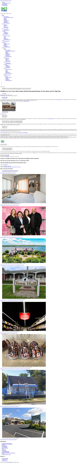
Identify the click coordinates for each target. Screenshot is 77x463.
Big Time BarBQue (59, 99)
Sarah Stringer (6, 22)
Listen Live (5, 24)
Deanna (7, 52)
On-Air (3, 15)
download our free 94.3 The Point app (22, 132)
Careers (7, 76)
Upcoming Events (6, 41)
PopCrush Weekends (9, 56)
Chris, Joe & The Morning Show (8, 17)
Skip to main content (3, 0)
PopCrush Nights (6, 20)
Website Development (9, 80)
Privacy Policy (4, 450)
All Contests (5, 34)
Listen (3, 23)
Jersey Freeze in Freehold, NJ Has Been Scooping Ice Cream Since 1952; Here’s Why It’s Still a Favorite (15, 368)
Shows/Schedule (6, 16)
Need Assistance (4, 445)
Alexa (5, 26)
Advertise (5, 45)
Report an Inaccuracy (5, 448)
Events (3, 40)
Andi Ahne (5, 21)
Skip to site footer (8, 0)
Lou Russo (5, 18)
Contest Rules (6, 32)
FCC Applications (4, 447)
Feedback (5, 44)
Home (5, 48)
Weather (5, 38)
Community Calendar (7, 35)
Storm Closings (8, 72)
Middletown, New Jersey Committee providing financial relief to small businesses (11, 300)
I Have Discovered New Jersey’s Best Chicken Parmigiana (8, 439)
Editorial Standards (4, 446)
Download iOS (6, 29)
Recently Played (6, 27)
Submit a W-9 (6, 46)
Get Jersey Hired (4, 3)
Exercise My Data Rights (5, 452)
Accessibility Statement (5, 451)
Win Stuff (5, 64)
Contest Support (6, 33)
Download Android (6, 30)
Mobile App (5, 25)
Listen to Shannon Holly (3, 132)
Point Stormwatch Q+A (7, 39)
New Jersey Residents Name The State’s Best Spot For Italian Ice (9, 406)
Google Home (8, 60)
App (2, 28)
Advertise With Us (4, 4)
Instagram (7, 155)
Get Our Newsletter (5, 5)
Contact (3, 42)
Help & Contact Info (7, 43)
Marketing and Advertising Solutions (7, 444)
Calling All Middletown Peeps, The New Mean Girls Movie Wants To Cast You (11, 237)
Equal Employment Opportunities (7, 443)
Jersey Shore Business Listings (6, 454)
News (5, 36)
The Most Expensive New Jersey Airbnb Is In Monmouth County (9, 205)
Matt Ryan (5, 19)
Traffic (5, 37)
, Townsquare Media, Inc (9, 462)
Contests (5, 31)
